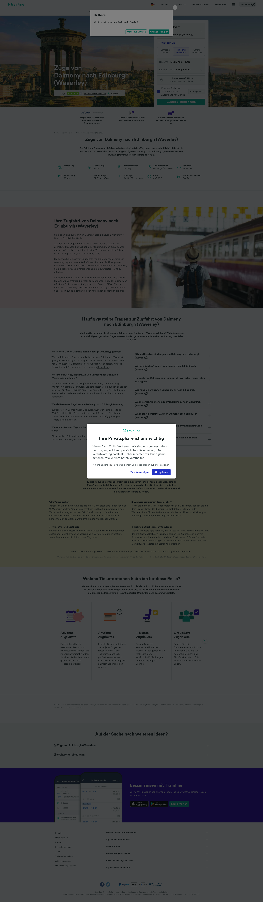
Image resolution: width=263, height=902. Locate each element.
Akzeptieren (161, 472)
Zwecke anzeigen (139, 472)
